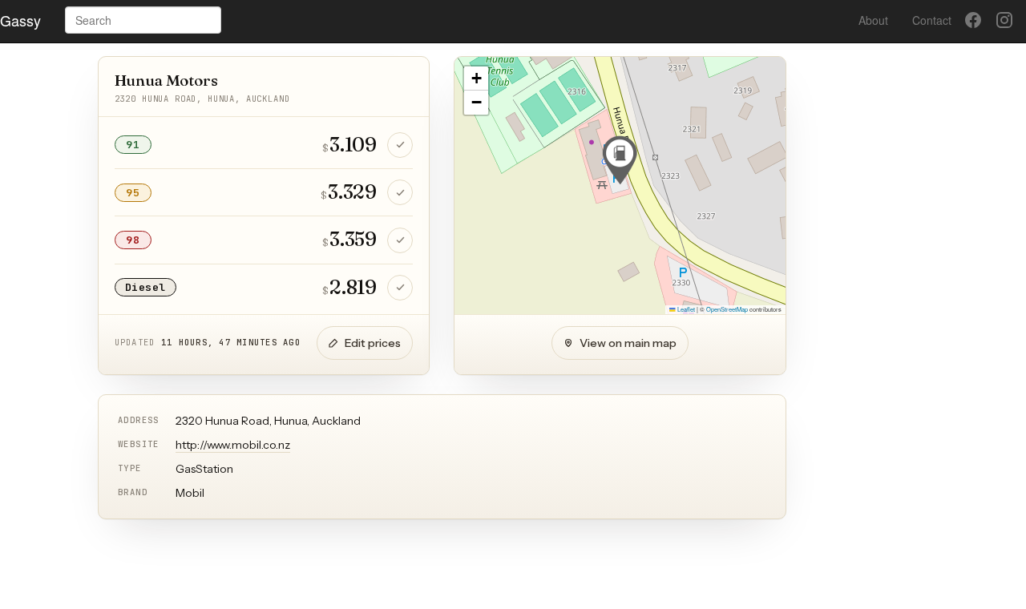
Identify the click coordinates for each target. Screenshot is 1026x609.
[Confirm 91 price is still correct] (400, 145)
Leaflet (685, 308)
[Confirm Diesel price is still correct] (400, 287)
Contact (931, 20)
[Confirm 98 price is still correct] (400, 240)
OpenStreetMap (727, 308)
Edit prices (373, 343)
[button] (619, 160)
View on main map (628, 343)
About (873, 20)
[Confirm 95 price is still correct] (400, 192)
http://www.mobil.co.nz (233, 445)
